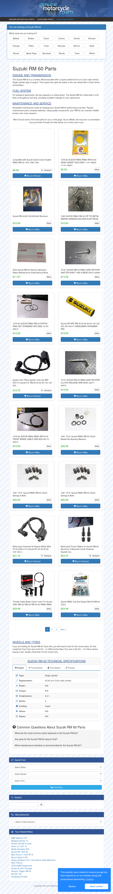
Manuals (61, 45)
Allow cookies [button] (96, 886)
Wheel (92, 53)
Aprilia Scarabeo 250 (20, 849)
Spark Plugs (31, 53)
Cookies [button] (89, 879)
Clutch (46, 38)
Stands (62, 53)
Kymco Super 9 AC (19, 857)
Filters (31, 45)
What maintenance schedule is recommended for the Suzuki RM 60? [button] (48, 745)
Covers (61, 38)
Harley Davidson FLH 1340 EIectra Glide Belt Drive (33, 860)
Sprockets (46, 53)
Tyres (77, 53)
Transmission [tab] (37, 667)
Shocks (16, 53)
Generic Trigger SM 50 (21, 871)
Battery (16, 38)
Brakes (31, 38)
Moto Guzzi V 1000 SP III (22, 854)
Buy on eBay (82, 175)
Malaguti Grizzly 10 (19, 840)
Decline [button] (72, 886)
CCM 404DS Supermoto (21, 865)
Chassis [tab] (71, 667)
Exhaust (91, 38)
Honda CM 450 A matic (21, 843)
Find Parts (58, 787)
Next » (63, 629)
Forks (46, 45)
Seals (91, 45)
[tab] (56, 733)
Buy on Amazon (33, 175)
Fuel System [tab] (55, 667)
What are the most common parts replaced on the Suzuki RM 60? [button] (46, 733)
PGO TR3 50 (16, 862)
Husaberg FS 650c (19, 876)
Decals (77, 38)
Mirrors (77, 45)
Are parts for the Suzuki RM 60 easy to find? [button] (36, 739)
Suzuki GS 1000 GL (19, 851)
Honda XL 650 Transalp (21, 868)
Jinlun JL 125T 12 (19, 846)
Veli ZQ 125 (16, 873)
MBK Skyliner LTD (19, 838)
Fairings (16, 45)
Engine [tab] (20, 667)
